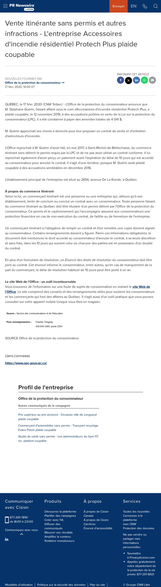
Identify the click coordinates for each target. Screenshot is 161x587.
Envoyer (119, 6)
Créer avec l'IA (53, 520)
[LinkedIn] (7, 539)
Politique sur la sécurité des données (61, 585)
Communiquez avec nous (21, 530)
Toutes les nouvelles (136, 511)
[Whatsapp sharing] (144, 81)
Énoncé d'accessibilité (98, 528)
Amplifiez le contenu (57, 536)
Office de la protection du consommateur (50, 398)
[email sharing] (152, 81)
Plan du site (97, 585)
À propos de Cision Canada (96, 513)
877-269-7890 (19, 517)
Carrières (90, 524)
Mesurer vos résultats (58, 532)
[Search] (155, 6)
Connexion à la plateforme (132, 518)
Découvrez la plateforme (60, 511)
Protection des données (138, 528)
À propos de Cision (96, 520)
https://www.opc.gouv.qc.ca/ (26, 363)
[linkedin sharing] (136, 81)
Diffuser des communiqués (53, 526)
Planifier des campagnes (60, 516)
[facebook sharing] (120, 81)
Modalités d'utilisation (19, 585)
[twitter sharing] (128, 81)
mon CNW (129, 524)
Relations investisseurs (59, 541)
